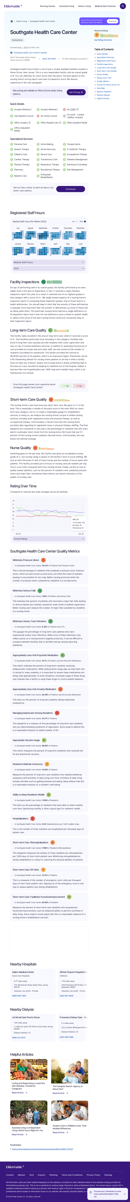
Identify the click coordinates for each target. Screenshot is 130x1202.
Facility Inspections (105, 64)
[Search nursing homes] (123, 6)
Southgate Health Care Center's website (30, 53)
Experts (41, 1175)
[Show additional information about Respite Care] (60, 122)
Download (112, 21)
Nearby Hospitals (104, 91)
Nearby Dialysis (103, 95)
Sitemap (108, 1175)
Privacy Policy (93, 1175)
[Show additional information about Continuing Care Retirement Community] (77, 109)
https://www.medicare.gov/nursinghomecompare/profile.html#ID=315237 (42, 1149)
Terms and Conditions (72, 1175)
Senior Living (84, 6)
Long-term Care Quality (106, 68)
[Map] (49, 941)
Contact (10, 1175)
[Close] (125, 1194)
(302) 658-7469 (66, 1037)
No (80, 386)
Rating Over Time (104, 78)
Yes (67, 386)
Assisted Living (66, 6)
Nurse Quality (102, 74)
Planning (53, 1175)
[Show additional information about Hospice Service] (29, 122)
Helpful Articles (103, 98)
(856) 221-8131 (18, 1038)
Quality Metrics (103, 81)
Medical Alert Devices (105, 6)
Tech (31, 1175)
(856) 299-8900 (49, 59)
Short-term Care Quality (107, 71)
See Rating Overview (103, 40)
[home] (13, 6)
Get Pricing (74, 92)
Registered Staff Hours (106, 61)
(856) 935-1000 (19, 996)
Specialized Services (105, 57)
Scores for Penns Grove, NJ (108, 85)
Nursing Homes (47, 6)
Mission (21, 1175)
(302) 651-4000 (66, 996)
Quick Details (102, 54)
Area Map (101, 88)
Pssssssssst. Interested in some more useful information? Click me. (107, 1194)
